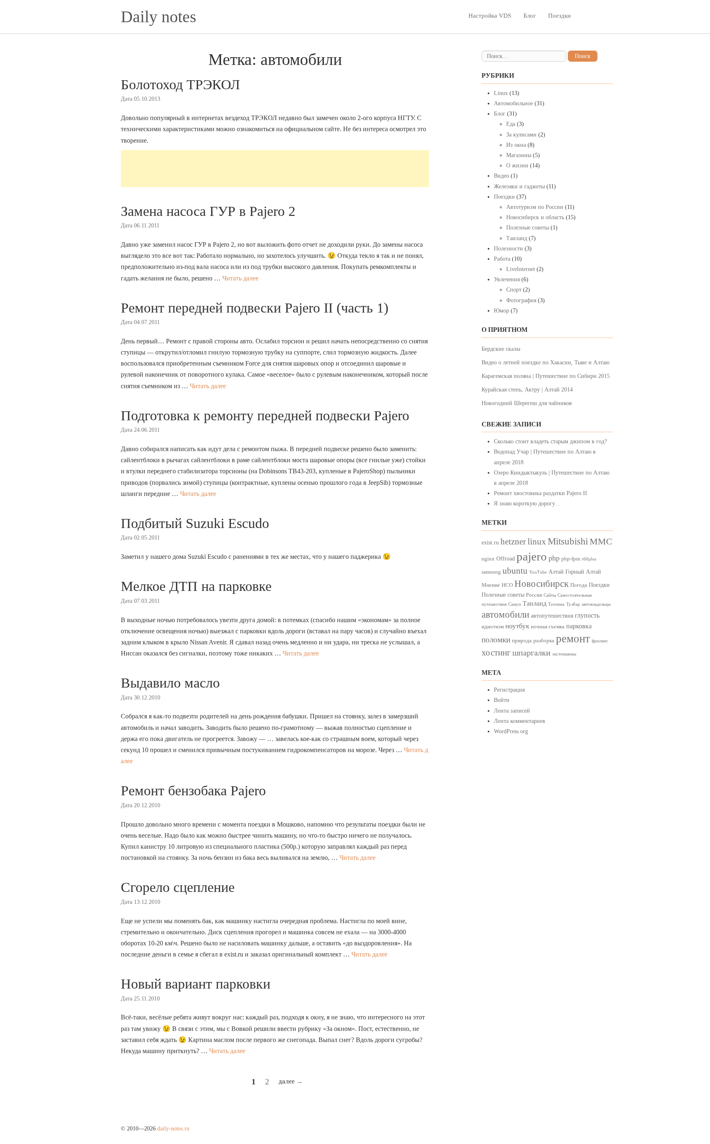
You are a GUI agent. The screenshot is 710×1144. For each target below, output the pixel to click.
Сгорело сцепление (178, 887)
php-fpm (570, 559)
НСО (507, 585)
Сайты (550, 595)
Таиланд (516, 238)
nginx (488, 559)
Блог (529, 15)
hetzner (513, 541)
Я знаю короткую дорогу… (527, 503)
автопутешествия (552, 615)
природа (522, 641)
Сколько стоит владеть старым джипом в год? (550, 441)
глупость (587, 615)
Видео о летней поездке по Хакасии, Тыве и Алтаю (545, 362)
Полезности (508, 248)
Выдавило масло (170, 682)
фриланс (600, 641)
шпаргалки (531, 652)
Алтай (556, 571)
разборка (543, 641)
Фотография (521, 300)
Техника (556, 604)
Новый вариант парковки (195, 983)
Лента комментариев (519, 721)
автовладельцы (596, 604)
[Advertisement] (275, 168)
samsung (491, 572)
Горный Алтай (583, 571)
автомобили (505, 614)
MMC (601, 541)
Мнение (491, 585)
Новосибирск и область (535, 217)
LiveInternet (520, 269)
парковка (579, 626)
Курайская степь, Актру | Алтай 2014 (527, 390)
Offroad (505, 558)
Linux (501, 93)
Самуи (514, 604)
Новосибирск (541, 584)
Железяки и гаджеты (519, 186)
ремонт (573, 638)
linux (537, 541)
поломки (496, 639)
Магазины (518, 155)
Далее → (291, 1081)
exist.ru (490, 542)
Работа (502, 259)
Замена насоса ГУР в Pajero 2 (208, 211)
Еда (510, 124)
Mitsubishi (568, 541)
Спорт (513, 290)
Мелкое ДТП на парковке (196, 586)
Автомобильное (513, 103)
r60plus (589, 559)
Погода (578, 585)
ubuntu (515, 571)
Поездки (559, 15)
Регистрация (509, 690)
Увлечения (507, 279)
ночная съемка (548, 627)
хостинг (496, 652)
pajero (531, 556)
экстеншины (564, 654)
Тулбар (573, 604)
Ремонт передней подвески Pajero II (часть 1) (254, 307)
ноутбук (517, 626)
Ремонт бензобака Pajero (193, 790)
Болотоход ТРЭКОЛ (180, 84)
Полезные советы (527, 228)
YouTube (538, 572)
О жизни (517, 165)
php (554, 558)
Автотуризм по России (534, 207)
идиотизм (493, 627)
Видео (501, 176)
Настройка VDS (489, 15)
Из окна (516, 145)
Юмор (501, 311)
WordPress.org (511, 731)
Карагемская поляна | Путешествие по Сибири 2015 (546, 376)
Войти (501, 700)
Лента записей (512, 711)
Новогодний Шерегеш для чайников (527, 403)
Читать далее (240, 278)
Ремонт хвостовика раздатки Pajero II (540, 493)
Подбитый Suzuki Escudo (195, 523)
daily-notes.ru (173, 1128)
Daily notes (158, 16)
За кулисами (521, 135)
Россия (534, 595)
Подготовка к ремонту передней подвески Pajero (265, 415)
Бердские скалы (501, 349)
